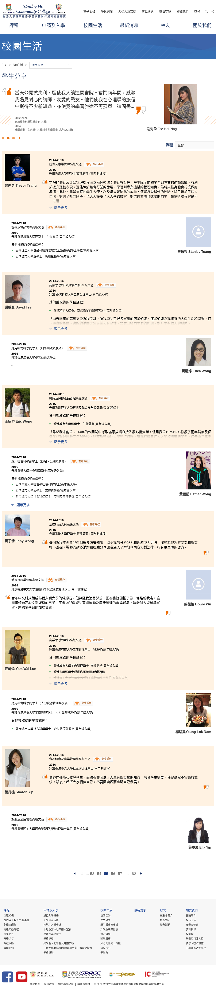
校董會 (189, 934)
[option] (108, 108)
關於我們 (202, 25)
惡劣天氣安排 (127, 11)
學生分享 (105, 920)
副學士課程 (10, 924)
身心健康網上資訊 (110, 943)
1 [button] (3, 138)
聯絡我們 (183, 11)
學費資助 (48, 952)
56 (113, 874)
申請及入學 (53, 25)
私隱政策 (49, 984)
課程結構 (9, 915)
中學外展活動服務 (196, 948)
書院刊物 (9, 948)
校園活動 (105, 915)
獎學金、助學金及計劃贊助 (58, 943)
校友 (165, 25)
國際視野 (105, 948)
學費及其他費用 (52, 934)
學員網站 (107, 11)
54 (99, 874)
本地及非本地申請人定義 (57, 929)
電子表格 (89, 11)
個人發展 (105, 934)
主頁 (4, 64)
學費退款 (48, 938)
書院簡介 (191, 915)
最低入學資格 (51, 915)
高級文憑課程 (11, 929)
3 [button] (13, 138)
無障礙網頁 (83, 984)
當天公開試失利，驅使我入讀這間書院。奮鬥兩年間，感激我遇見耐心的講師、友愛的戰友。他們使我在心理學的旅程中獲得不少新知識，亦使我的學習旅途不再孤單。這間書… (75, 99)
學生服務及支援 (109, 924)
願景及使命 (192, 924)
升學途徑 (9, 934)
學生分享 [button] (37, 65)
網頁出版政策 (65, 984)
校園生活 (93, 25)
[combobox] (194, 145)
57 (120, 874)
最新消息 (129, 25)
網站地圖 (35, 984)
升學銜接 (9, 938)
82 (134, 874)
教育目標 (191, 929)
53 (92, 874)
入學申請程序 (51, 920)
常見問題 (148, 11)
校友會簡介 (166, 915)
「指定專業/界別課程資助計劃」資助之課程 (67, 948)
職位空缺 (165, 11)
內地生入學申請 (52, 924)
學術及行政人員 (195, 938)
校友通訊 (165, 920)
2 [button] (8, 138)
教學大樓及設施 (195, 943)
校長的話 (191, 920)
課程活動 (9, 943)
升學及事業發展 (109, 929)
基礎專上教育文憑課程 (16, 920)
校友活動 (165, 924)
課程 (14, 25)
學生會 (104, 952)
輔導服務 (105, 938)
